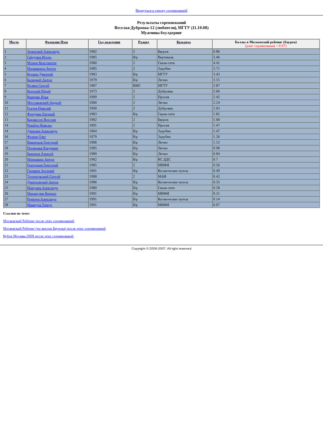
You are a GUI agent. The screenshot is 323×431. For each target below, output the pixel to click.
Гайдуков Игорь (39, 57)
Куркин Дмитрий (40, 74)
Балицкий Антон (39, 80)
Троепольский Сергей (43, 176)
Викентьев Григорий (42, 142)
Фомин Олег (36, 137)
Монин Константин (41, 63)
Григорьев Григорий (42, 165)
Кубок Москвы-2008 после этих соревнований (38, 236)
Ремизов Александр (41, 199)
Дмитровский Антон (42, 182)
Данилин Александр (42, 131)
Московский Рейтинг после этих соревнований (38, 221)
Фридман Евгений (41, 114)
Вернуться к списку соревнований (161, 10)
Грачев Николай (39, 108)
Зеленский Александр (43, 51)
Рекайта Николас (39, 125)
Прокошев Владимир (42, 148)
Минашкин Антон (40, 159)
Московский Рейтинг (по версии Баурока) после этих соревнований (54, 228)
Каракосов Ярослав (41, 119)
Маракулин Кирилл (41, 193)
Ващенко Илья (37, 97)
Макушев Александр (42, 188)
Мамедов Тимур (39, 205)
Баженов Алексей (40, 154)
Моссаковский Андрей (44, 102)
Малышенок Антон (41, 68)
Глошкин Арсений (40, 171)
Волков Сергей (38, 85)
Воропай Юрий (38, 91)
